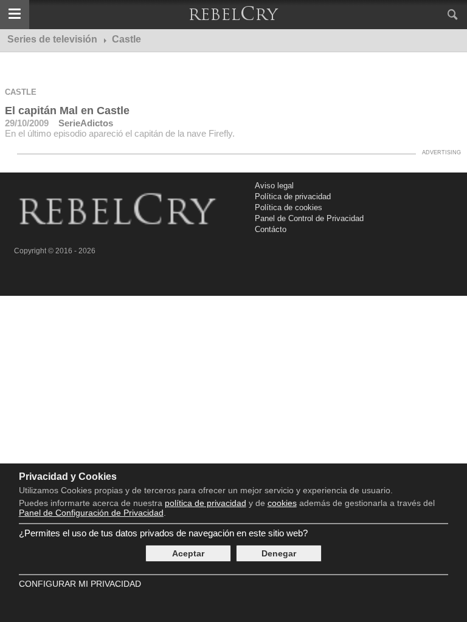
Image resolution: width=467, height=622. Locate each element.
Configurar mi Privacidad (80, 584)
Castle (20, 92)
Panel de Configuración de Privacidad (91, 513)
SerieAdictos (85, 123)
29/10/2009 (27, 123)
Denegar (278, 553)
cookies (282, 503)
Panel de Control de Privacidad (309, 218)
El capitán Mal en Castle (67, 110)
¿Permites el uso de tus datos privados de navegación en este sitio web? (163, 533)
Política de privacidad (293, 196)
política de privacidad (205, 503)
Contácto (270, 229)
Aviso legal (274, 185)
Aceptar (188, 553)
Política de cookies (288, 207)
